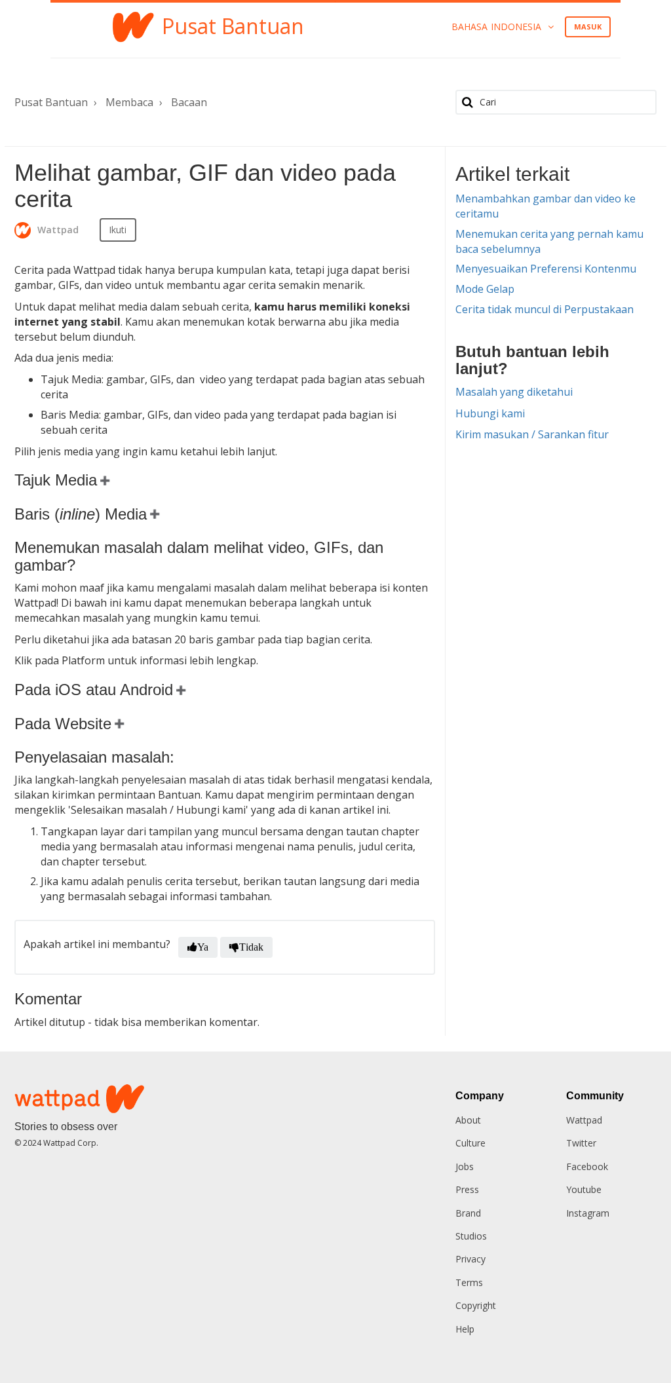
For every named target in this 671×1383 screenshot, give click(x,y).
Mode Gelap (484, 289)
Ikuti (118, 229)
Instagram (587, 1213)
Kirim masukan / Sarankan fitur (532, 434)
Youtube (584, 1189)
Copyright (475, 1305)
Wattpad (584, 1120)
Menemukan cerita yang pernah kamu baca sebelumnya (549, 241)
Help (464, 1329)
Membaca (129, 102)
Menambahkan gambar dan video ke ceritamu (545, 206)
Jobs (464, 1166)
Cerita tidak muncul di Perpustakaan (544, 309)
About (468, 1120)
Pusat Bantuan (51, 102)
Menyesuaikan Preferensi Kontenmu (545, 268)
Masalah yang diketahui (514, 392)
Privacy (470, 1259)
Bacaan (189, 102)
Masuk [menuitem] (588, 26)
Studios (471, 1236)
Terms (469, 1282)
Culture (470, 1143)
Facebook (587, 1166)
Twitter (581, 1143)
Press (467, 1189)
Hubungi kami (490, 413)
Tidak (251, 947)
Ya (202, 947)
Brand (468, 1213)
